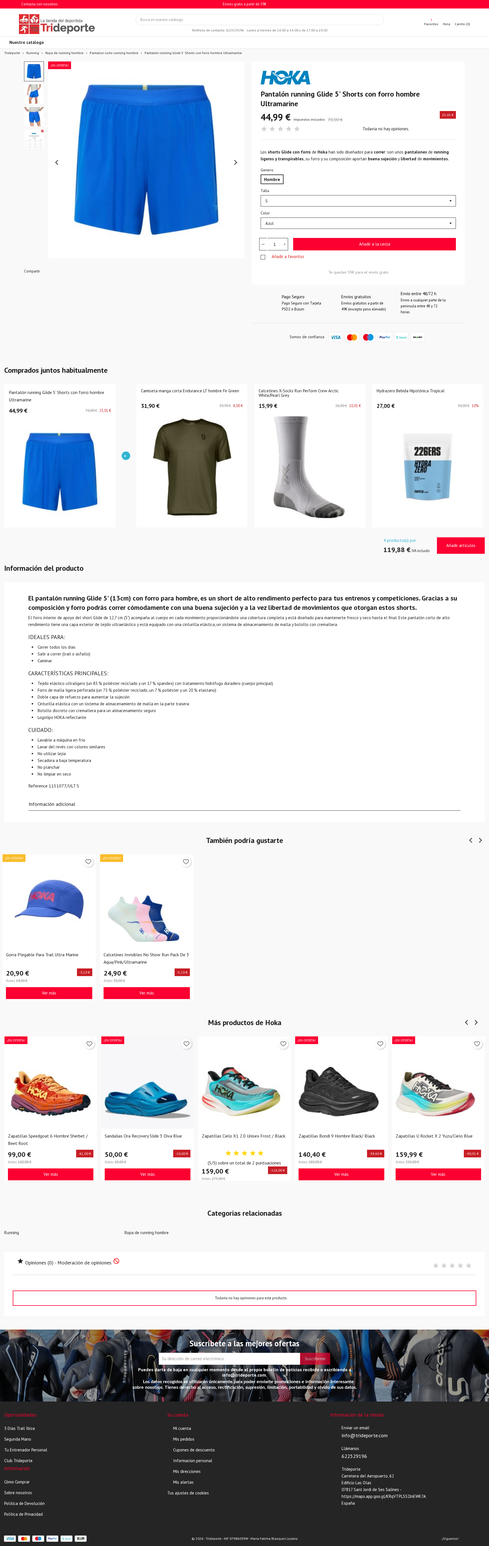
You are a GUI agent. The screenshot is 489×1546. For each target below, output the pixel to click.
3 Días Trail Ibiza (19, 1428)
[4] (288, 129)
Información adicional (52, 804)
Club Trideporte (18, 1460)
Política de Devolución (24, 1503)
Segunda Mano (17, 1439)
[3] (280, 129)
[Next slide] (235, 162)
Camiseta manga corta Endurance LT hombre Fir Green (190, 391)
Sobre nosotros (18, 1492)
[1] (264, 129)
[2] (272, 129)
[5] (296, 129)
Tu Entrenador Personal (25, 1450)
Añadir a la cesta (374, 244)
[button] (34, 71)
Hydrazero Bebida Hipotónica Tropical (411, 391)
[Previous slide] (57, 162)
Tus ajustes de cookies (188, 1493)
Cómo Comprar (17, 1482)
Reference (38, 786)
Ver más (49, 993)
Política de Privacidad (23, 1514)
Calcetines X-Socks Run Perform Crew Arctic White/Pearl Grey (299, 393)
